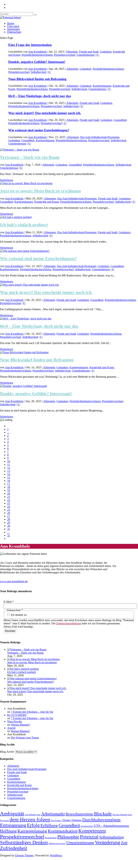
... (8, 432)
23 (8, 503)
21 (8, 496)
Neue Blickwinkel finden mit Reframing (37, 79)
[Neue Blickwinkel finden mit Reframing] (24, 352)
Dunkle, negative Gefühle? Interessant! (36, 62)
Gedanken (106, 51)
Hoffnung (8, 831)
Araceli (11, 727)
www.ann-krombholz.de (14, 581)
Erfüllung (49, 825)
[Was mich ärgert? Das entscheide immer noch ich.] (29, 284)
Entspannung (13, 825)
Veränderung (107, 842)
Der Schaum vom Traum (25, 737)
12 (8, 467)
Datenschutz (14, 31)
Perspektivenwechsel (22, 836)
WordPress (56, 855)
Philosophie (68, 836)
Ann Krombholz (37, 51)
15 (8, 477)
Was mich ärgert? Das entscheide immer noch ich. (44, 113)
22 (8, 499)
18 (8, 487)
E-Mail (9, 601)
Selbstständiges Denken (24, 842)
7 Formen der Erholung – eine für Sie (32, 711)
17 (8, 483)
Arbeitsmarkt (53, 813)
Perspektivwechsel (64, 54)
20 (8, 493)
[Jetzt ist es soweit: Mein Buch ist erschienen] (26, 183)
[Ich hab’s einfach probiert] (16, 217)
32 (8, 535)
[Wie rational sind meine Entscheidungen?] (25, 250)
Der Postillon (56, 821)
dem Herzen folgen (30, 819)
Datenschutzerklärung (68, 623)
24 (8, 506)
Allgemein (72, 51)
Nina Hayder (14, 721)
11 (8, 464)
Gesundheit (120, 119)
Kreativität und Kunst (46, 201)
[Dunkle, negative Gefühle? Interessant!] (23, 386)
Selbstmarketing (111, 837)
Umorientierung (86, 54)
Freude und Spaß (88, 51)
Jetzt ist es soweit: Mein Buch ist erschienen (40, 191)
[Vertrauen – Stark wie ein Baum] (19, 149)
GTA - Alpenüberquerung (111, 826)
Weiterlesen (6, 180)
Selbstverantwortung (57, 843)
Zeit (124, 842)
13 (8, 470)
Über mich (13, 26)
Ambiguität (12, 813)
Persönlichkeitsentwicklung (37, 54)
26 (8, 512)
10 (8, 461)
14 (8, 474)
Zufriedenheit (13, 848)
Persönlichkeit (51, 838)
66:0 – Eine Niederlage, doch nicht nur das (39, 96)
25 (8, 509)
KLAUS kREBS (17, 715)
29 (8, 522)
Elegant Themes (24, 855)
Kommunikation (63, 831)
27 (8, 516)
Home (10, 23)
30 (8, 525)
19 (8, 490)
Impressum (13, 29)
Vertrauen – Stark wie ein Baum (29, 157)
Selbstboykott (38, 72)
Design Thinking (72, 820)
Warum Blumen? (20, 724)
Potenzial (89, 836)
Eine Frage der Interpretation (30, 45)
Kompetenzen (92, 831)
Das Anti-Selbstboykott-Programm (99, 137)
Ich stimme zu (18, 614)
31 (8, 528)
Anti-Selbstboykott (32, 815)
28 (8, 519)
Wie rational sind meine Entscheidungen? (38, 130)
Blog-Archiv (7, 751)
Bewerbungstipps (79, 814)
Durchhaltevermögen (101, 819)
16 (8, 480)
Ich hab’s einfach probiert (24, 224)
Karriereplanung (102, 85)
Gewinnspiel (87, 826)
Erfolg (33, 825)
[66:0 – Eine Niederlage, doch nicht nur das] (25, 318)
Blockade (103, 813)
